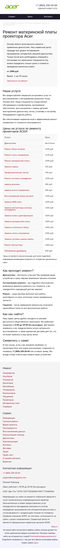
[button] (54, 527)
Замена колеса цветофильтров (18, 215)
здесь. (36, 543)
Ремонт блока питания (14, 149)
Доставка (7, 448)
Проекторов (8, 400)
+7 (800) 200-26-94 (46, 5)
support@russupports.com (14, 477)
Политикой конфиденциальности (43, 536)
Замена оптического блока (16, 227)
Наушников (8, 396)
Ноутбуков (7, 376)
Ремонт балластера (13, 245)
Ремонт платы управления (16, 155)
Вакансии (7, 461)
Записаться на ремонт (17, 81)
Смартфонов (9, 373)
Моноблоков (8, 386)
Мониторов (8, 383)
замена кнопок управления (16, 190)
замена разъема (12, 184)
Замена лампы (11, 167)
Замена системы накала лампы (18, 239)
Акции (5, 451)
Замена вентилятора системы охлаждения (18, 209)
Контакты (48, 16)
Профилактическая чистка (16, 172)
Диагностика (8, 438)
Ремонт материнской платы (17, 161)
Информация (9, 418)
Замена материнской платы (17, 221)
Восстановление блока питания (18, 196)
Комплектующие (10, 441)
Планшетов (8, 380)
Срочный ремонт (10, 421)
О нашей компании (11, 458)
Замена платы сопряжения (16, 233)
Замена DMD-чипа (12, 202)
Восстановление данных (14, 431)
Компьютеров (9, 393)
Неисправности (10, 428)
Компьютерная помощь (13, 435)
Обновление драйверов (15, 251)
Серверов (7, 406)
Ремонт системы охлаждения (17, 178)
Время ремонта (10, 425)
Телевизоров (9, 390)
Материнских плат (11, 403)
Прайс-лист (8, 455)
